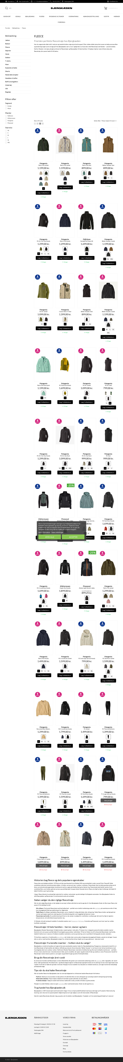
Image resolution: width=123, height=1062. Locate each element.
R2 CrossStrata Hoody (65, 728)
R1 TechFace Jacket (108, 657)
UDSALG (18, 16)
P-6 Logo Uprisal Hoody (108, 793)
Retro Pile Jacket (44, 164)
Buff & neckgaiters (11, 81)
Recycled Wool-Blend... (43, 728)
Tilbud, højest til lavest (109, 121)
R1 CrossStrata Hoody (43, 587)
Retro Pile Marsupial (43, 384)
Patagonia (10, 120)
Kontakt (65, 1042)
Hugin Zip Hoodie (43, 520)
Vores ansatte (67, 1036)
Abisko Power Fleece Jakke (65, 520)
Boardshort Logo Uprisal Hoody (86, 520)
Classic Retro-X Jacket (43, 858)
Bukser (7, 44)
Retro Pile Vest (86, 164)
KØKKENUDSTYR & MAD (91, 16)
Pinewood (10, 123)
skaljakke (98, 908)
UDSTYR (106, 16)
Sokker (7, 57)
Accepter (73, 537)
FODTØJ (41, 16)
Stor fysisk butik (24, 1)
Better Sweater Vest (108, 164)
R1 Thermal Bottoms (108, 728)
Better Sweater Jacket (108, 240)
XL (8, 140)
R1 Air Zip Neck (65, 455)
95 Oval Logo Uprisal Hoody (86, 657)
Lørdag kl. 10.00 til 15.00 (41, 1027)
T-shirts (8, 61)
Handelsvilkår (67, 1027)
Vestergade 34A (69, 1)
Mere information (44, 532)
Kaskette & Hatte (11, 68)
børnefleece (60, 937)
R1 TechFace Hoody (65, 384)
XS (8, 130)
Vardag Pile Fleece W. (86, 240)
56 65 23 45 (56, 1)
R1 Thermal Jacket (65, 793)
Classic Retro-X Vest (65, 310)
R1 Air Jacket (43, 310)
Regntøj (8, 92)
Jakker (7, 40)
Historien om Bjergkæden (70, 1039)
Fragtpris (65, 1033)
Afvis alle (49, 537)
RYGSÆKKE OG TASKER (56, 16)
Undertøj (8, 85)
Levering (65, 1024)
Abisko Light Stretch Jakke (87, 587)
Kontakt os (11, 1)
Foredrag (61, 22)
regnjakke (61, 984)
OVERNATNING (73, 16)
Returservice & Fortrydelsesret (72, 1030)
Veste (7, 54)
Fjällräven (10, 116)
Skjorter (8, 50)
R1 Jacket (87, 728)
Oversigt (65, 1045)
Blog (64, 1048)
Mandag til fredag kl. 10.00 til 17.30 (44, 1024)
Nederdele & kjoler (11, 75)
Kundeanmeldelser (42, 1)
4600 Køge (37, 1033)
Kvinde (9, 106)
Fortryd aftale (67, 1052)
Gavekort (7, 16)
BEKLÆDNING (29, 16)
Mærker (117, 16)
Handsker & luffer (11, 78)
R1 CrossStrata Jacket (65, 657)
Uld (6, 88)
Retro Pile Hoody (65, 240)
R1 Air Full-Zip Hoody (43, 240)
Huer (7, 64)
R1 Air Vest (108, 384)
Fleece (7, 47)
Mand (9, 108)
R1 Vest (108, 455)
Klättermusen (11, 118)
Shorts (7, 71)
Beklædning (10, 35)
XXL (9, 142)
